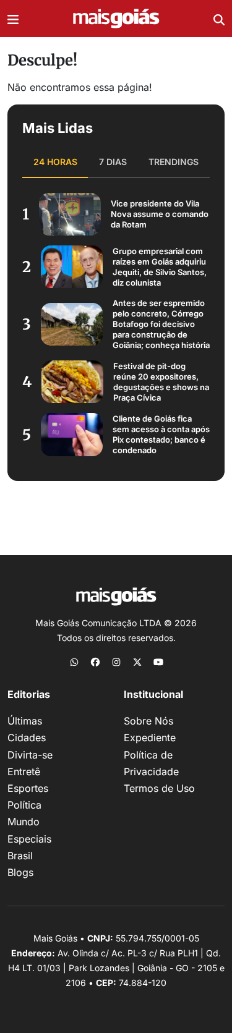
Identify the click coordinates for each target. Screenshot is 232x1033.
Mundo (23, 821)
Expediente (150, 737)
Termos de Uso (159, 788)
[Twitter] (137, 661)
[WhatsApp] (74, 661)
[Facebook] (95, 661)
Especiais (29, 839)
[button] (13, 18)
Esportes (27, 788)
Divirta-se (30, 755)
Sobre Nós (148, 721)
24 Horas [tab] (55, 161)
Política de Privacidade (151, 763)
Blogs (20, 872)
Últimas (24, 721)
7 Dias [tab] (113, 161)
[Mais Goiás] (116, 19)
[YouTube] (158, 661)
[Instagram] (116, 661)
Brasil (20, 855)
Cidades (26, 737)
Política (24, 805)
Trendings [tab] (173, 161)
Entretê (23, 771)
